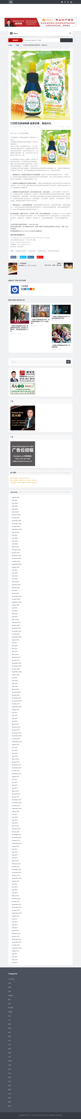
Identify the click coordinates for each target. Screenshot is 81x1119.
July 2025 (14, 535)
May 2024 (15, 576)
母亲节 (10, 1061)
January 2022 (15, 625)
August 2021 (15, 640)
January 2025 (15, 553)
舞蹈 (9, 1089)
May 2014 (15, 890)
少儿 (9, 1020)
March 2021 (15, 654)
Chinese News (42, 251)
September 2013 (17, 913)
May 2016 (15, 820)
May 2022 (15, 614)
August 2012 (15, 951)
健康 (39, 127)
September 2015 (17, 843)
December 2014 (16, 869)
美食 (9, 1085)
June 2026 (15, 503)
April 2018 (15, 756)
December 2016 (16, 800)
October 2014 (16, 875)
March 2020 (15, 689)
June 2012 (15, 957)
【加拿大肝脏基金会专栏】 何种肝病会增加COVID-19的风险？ (40, 321)
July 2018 (14, 747)
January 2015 (15, 866)
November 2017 (16, 768)
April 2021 (15, 651)
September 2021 (17, 637)
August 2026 (15, 497)
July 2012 (14, 954)
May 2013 (15, 925)
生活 (9, 1069)
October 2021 (16, 634)
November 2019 (16, 701)
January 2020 (15, 695)
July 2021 (14, 643)
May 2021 (15, 648)
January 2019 (15, 730)
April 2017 (15, 788)
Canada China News (21, 251)
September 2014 (17, 878)
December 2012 (16, 939)
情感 (9, 1028)
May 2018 (15, 753)
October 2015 (16, 840)
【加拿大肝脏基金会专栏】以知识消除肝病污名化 (61, 317)
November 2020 (16, 666)
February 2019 (16, 727)
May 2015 (15, 855)
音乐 (9, 1106)
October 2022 (16, 599)
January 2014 (15, 901)
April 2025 (15, 544)
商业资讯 (10, 1008)
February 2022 (16, 622)
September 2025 (17, 529)
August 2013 (15, 916)
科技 (9, 1077)
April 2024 (15, 579)
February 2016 (16, 829)
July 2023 (14, 590)
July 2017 (14, 779)
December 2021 (16, 628)
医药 (9, 999)
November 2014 (16, 872)
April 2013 (15, 927)
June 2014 (15, 887)
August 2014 (15, 881)
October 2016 (16, 805)
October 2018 (16, 739)
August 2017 (15, 776)
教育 (9, 1036)
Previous (23, 263)
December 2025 (16, 520)
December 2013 (16, 904)
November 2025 (16, 523)
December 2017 (16, 765)
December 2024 (16, 555)
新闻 (9, 1049)
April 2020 (15, 686)
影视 (9, 1024)
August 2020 (15, 675)
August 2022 (15, 605)
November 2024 (16, 558)
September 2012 (17, 948)
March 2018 (15, 759)
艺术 (9, 1094)
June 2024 (15, 573)
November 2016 (16, 803)
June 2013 (15, 922)
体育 (9, 983)
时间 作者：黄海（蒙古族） (54, 265)
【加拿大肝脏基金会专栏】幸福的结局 (61, 346)
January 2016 (15, 832)
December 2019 (16, 698)
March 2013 (15, 930)
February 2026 (16, 515)
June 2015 (15, 852)
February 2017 (16, 794)
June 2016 (15, 817)
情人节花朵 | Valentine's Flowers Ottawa (23, 480)
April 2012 (15, 962)
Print (63, 127)
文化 (9, 1040)
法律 (9, 1065)
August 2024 (15, 567)
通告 (9, 1102)
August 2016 (15, 811)
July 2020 (14, 677)
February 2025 (16, 550)
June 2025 (15, 538)
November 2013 (16, 907)
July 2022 (14, 608)
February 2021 (16, 657)
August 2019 (15, 710)
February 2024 (16, 584)
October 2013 (16, 910)
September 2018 (17, 741)
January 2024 (15, 587)
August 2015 (15, 846)
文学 (9, 1044)
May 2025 (15, 541)
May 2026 (15, 506)
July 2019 (14, 712)
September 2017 (17, 773)
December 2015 (16, 834)
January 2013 (15, 936)
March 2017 (15, 791)
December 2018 (16, 733)
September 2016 (17, 808)
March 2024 (15, 582)
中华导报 (18, 127)
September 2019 (17, 707)
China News (32, 251)
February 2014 (16, 898)
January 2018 (15, 762)
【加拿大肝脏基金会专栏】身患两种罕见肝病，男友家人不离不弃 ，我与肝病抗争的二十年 (19, 328)
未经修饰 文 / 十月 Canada (27, 265)
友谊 (9, 1004)
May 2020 (15, 683)
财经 (9, 1098)
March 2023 (15, 593)
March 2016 (15, 826)
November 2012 (16, 942)
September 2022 (17, 602)
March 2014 (15, 896)
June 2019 (15, 715)
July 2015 (14, 849)
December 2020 (16, 663)
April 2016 (15, 823)
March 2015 (15, 861)
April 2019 (15, 721)
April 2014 (15, 893)
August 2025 (15, 532)
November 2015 (16, 837)
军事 (9, 991)
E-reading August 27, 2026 (33, 40)
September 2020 (17, 672)
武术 (9, 1057)
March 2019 (15, 724)
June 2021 (15, 646)
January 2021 (15, 660)
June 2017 (15, 782)
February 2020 (16, 692)
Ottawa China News (53, 251)
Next (59, 263)
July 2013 (14, 919)
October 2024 (16, 561)
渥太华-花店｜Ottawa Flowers (19, 478)
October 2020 (16, 669)
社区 (9, 1073)
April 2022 (15, 616)
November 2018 (16, 736)
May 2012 (15, 960)
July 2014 (14, 884)
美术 (9, 1081)
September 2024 (17, 564)
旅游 (9, 1053)
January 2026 (15, 518)
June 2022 (15, 611)
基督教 (10, 1012)
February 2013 (16, 933)
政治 (9, 1032)
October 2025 (16, 526)
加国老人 (10, 995)
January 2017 (15, 797)
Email (69, 127)
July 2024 (14, 570)
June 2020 (15, 680)
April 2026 (15, 509)
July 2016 (14, 814)
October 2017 (16, 771)
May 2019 (15, 718)
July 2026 (14, 500)
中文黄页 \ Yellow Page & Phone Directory (23, 482)
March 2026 (15, 512)
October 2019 (16, 704)
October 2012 (16, 945)
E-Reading (11, 979)
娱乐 (9, 1016)
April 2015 (15, 858)
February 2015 (16, 864)
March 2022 (15, 619)
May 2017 (15, 785)
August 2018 (15, 744)
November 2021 (16, 631)
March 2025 (15, 547)
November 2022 (16, 596)
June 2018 (15, 750)
